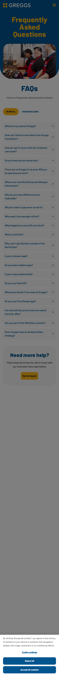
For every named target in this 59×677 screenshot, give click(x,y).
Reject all (29, 661)
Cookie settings (29, 652)
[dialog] (29, 656)
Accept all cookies (29, 669)
